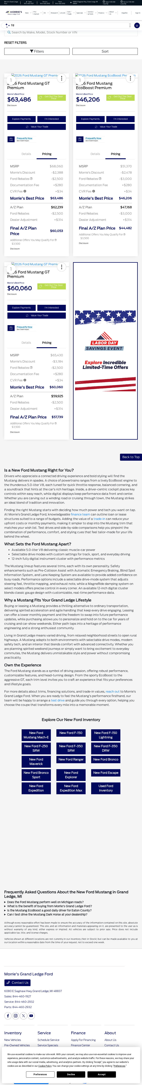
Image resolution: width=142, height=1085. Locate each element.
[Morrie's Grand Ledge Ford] (14, 12)
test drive (58, 700)
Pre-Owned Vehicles (17, 1045)
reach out (113, 691)
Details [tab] (26, 154)
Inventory (13, 1033)
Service (44, 1033)
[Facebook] (8, 1016)
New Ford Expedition (36, 788)
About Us (110, 1040)
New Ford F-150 (71, 733)
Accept (102, 1074)
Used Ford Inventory (106, 788)
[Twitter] (23, 1016)
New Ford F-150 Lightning (105, 735)
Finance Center (80, 1045)
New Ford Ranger (71, 759)
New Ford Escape (105, 772)
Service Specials (48, 1045)
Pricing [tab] (46, 154)
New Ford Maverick (36, 762)
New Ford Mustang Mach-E (36, 735)
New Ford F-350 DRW (106, 748)
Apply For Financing (83, 1040)
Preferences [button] (119, 1066)
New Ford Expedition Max (71, 788)
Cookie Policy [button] (44, 1066)
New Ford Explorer (71, 775)
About (110, 1033)
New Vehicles (12, 1040)
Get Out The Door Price (54, 97)
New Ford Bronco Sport (36, 775)
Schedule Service (48, 1040)
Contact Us (19, 982)
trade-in (99, 519)
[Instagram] (15, 1016)
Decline (71, 1074)
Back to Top (131, 457)
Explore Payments (21, 119)
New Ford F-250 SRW (36, 748)
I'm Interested (52, 119)
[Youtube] (31, 1016)
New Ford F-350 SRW (71, 748)
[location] (70, 3)
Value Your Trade (39, 126)
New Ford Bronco (105, 759)
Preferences (40, 1074)
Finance (78, 1033)
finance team (80, 514)
